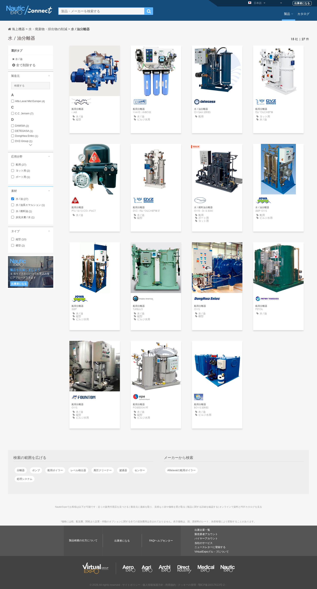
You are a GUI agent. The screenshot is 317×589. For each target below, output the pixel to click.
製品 (287, 14)
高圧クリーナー (103, 470)
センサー (140, 470)
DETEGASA (24, 131)
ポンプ (36, 470)
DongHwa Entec (26, 136)
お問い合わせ (94, 53)
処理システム (24, 478)
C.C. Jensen (24, 113)
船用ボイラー (55, 470)
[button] (30, 76)
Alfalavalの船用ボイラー (181, 470)
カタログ (303, 14)
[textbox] (101, 11)
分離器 (21, 470)
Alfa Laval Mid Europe (30, 101)
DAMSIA (22, 126)
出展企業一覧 (202, 529)
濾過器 (123, 470)
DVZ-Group (23, 141)
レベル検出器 (78, 470)
